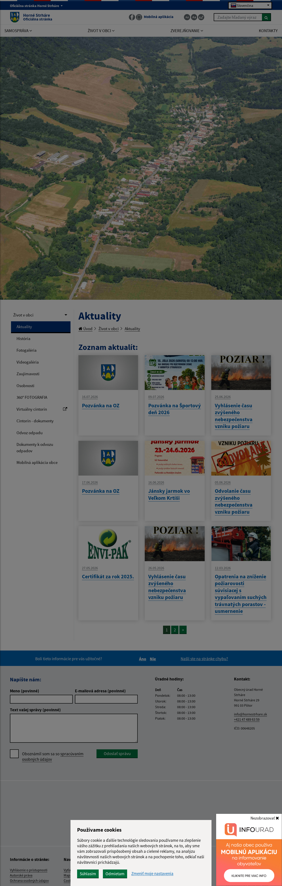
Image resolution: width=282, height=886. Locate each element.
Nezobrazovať (263, 818)
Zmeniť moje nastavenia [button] (152, 873)
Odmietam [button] (115, 873)
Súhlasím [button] (88, 873)
